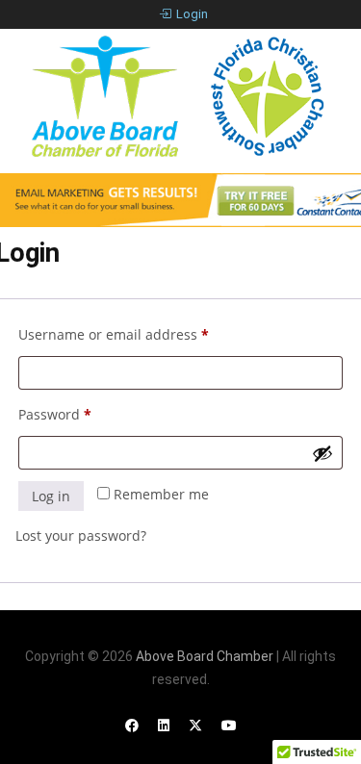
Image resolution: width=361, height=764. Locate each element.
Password (84, 413)
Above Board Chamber (204, 656)
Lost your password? (80, 535)
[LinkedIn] (163, 725)
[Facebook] (132, 725)
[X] (195, 725)
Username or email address (143, 334)
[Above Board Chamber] (180, 96)
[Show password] (322, 453)
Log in (51, 496)
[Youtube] (229, 725)
